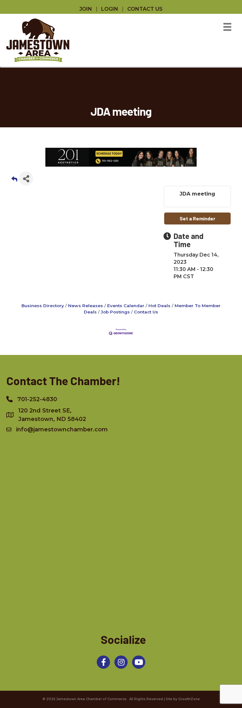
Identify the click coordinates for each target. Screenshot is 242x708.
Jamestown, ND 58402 (52, 414)
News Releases (85, 305)
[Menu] (227, 27)
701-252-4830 (37, 399)
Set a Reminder (197, 218)
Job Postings (115, 311)
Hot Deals (159, 305)
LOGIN (109, 9)
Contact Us (146, 311)
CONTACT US (145, 9)
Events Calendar (125, 305)
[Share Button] (26, 178)
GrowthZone (189, 699)
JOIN (85, 9)
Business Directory (42, 305)
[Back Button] (14, 180)
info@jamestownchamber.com (62, 429)
